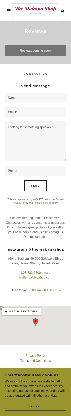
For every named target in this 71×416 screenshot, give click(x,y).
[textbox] (35, 98)
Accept (35, 406)
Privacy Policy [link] (20, 203)
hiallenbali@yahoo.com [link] (35, 277)
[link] (35, 10)
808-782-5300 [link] (31, 272)
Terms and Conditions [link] (35, 360)
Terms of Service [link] (42, 203)
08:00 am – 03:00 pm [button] (42, 290)
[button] (6, 11)
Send (35, 185)
